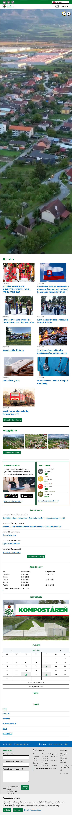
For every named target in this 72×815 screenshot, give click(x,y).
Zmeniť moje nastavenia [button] (32, 810)
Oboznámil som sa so (13, 791)
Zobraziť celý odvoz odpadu (47, 501)
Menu (64, 6)
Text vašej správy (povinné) (13, 769)
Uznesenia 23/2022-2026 (11, 552)
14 (46, 666)
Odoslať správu (25, 787)
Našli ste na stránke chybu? (58, 744)
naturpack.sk (7, 733)
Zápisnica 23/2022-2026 (11, 544)
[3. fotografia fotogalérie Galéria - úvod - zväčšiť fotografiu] (58, 441)
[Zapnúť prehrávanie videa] (64, 14)
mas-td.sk (6, 719)
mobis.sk (6, 714)
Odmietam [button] (18, 810)
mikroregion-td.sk (9, 723)
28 (46, 674)
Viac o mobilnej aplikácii (12, 501)
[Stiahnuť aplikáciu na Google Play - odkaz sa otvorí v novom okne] (11, 496)
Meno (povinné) (8, 754)
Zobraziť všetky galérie (11, 453)
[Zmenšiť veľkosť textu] (4, 2)
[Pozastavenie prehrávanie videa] (69, 14)
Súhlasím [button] (7, 810)
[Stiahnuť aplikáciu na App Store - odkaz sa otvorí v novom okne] (26, 496)
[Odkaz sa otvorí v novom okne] (36, 620)
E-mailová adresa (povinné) (13, 761)
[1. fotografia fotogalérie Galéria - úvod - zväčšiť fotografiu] (13, 441)
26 (26, 674)
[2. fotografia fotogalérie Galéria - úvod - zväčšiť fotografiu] (36, 441)
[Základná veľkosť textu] (8, 2)
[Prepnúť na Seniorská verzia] (57, 6)
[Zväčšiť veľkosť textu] (12, 2)
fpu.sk (5, 728)
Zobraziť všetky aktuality (12, 420)
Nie (44, 744)
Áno (40, 744)
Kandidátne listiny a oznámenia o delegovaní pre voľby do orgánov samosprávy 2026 (34, 518)
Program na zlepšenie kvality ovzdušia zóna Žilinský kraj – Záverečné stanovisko (32, 526)
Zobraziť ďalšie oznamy (36, 557)
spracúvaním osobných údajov (12, 793)
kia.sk (5, 709)
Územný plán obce (9, 535)
